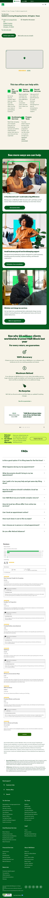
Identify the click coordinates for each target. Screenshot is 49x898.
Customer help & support (9, 871)
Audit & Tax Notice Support (9, 820)
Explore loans (6, 851)
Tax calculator (27, 808)
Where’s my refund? (29, 818)
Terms (25, 829)
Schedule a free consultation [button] (15, 264)
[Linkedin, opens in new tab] (40, 886)
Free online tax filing (7, 810)
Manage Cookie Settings (30, 833)
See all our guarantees (24, 401)
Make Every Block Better (30, 853)
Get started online (15, 207)
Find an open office (8, 35)
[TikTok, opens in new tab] (26, 886)
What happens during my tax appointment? (18, 467)
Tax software (6, 812)
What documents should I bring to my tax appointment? (18, 474)
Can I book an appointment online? (15, 512)
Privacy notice (27, 831)
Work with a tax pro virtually (25, 35)
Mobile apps (27, 806)
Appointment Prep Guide (30, 812)
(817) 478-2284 (7, 30)
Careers (26, 855)
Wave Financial (6, 841)
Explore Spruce (38, 438)
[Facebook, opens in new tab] (29, 886)
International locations (8, 877)
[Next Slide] (44, 427)
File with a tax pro (7, 808)
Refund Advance (7, 861)
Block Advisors (6, 832)
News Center (27, 861)
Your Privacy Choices (17, 895)
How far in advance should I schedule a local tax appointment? (20, 490)
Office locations (6, 875)
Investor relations (28, 863)
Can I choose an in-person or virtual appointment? (21, 525)
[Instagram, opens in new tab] (33, 886)
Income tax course (28, 859)
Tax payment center (29, 816)
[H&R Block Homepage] (17, 1)
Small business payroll (8, 837)
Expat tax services (7, 822)
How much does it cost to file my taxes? (17, 519)
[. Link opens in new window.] (7, 895)
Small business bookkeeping (9, 835)
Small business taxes (8, 833)
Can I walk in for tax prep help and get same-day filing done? (22, 482)
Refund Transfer (6, 857)
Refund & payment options (30, 814)
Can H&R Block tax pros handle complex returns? (21, 498)
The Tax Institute (28, 865)
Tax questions (6, 873)
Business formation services (9, 839)
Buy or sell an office (29, 857)
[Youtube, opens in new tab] (37, 886)
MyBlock (26, 804)
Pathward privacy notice (30, 835)
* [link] (13, 111)
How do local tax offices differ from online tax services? (19, 505)
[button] (43, 4)
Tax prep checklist (28, 810)
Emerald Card (6, 855)
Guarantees (27, 867)
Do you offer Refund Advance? (14, 531)
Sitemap (5, 879)
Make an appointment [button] (15, 320)
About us (26, 851)
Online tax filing (6, 806)
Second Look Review (8, 814)
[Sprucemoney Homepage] (32, 1)
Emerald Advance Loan (8, 859)
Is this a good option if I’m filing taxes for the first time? (23, 460)
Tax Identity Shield (7, 818)
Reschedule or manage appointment (11, 804)
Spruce (4, 853)
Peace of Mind (6, 816)
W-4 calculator (27, 820)
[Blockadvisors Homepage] (24, 1)
